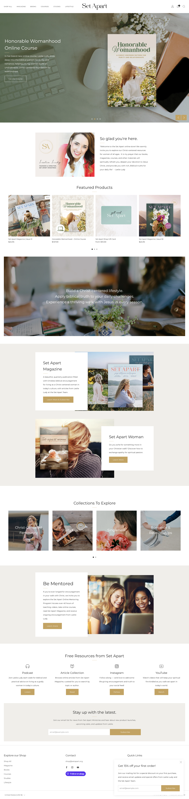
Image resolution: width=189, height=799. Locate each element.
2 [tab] (94, 119)
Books (33, 6)
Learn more (52, 626)
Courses (45, 6)
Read (72, 692)
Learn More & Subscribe (58, 400)
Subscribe (170, 788)
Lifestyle (69, 6)
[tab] (92, 249)
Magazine (21, 6)
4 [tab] (100, 119)
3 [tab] (97, 119)
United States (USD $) (13, 795)
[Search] (184, 6)
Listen (28, 692)
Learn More (118, 460)
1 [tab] (92, 119)
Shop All (8, 6)
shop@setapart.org (74, 761)
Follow (117, 692)
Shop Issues (14, 70)
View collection (28, 542)
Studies (57, 6)
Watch (161, 692)
